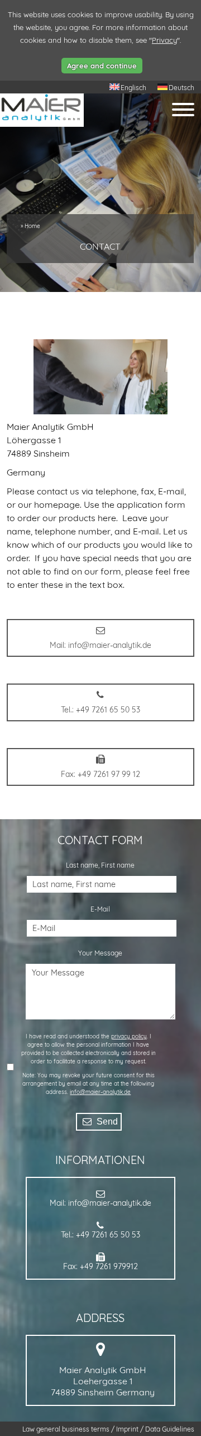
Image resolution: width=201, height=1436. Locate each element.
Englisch (133, 87)
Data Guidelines (169, 1429)
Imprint (128, 1429)
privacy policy (129, 1036)
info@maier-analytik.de (100, 1092)
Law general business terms (66, 1429)
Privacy (164, 40)
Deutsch (181, 87)
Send (106, 1121)
